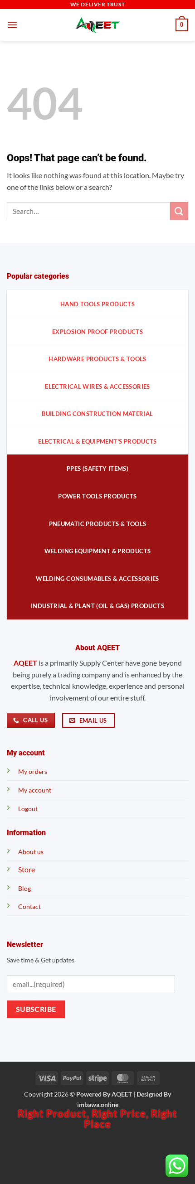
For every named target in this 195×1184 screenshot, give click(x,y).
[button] (12, 25)
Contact (29, 906)
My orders (32, 771)
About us (31, 851)
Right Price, (121, 1114)
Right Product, (55, 1114)
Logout (28, 808)
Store (26, 869)
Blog (24, 888)
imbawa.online (97, 1104)
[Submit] (179, 211)
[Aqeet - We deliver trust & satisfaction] (97, 25)
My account (34, 790)
